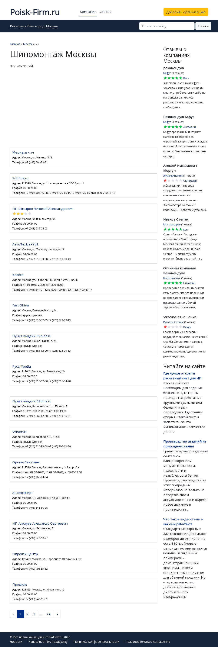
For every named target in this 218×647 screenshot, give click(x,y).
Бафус (167, 73)
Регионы (17, 26)
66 (49, 614)
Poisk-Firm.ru (35, 11)
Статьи (106, 11)
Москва (52, 26)
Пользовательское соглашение (148, 642)
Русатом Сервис (173, 322)
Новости (16, 642)
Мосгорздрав (172, 224)
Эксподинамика (173, 175)
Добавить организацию (185, 12)
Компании (88, 11)
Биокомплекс (172, 278)
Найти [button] (203, 26)
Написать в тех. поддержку (48, 642)
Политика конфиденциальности (96, 642)
